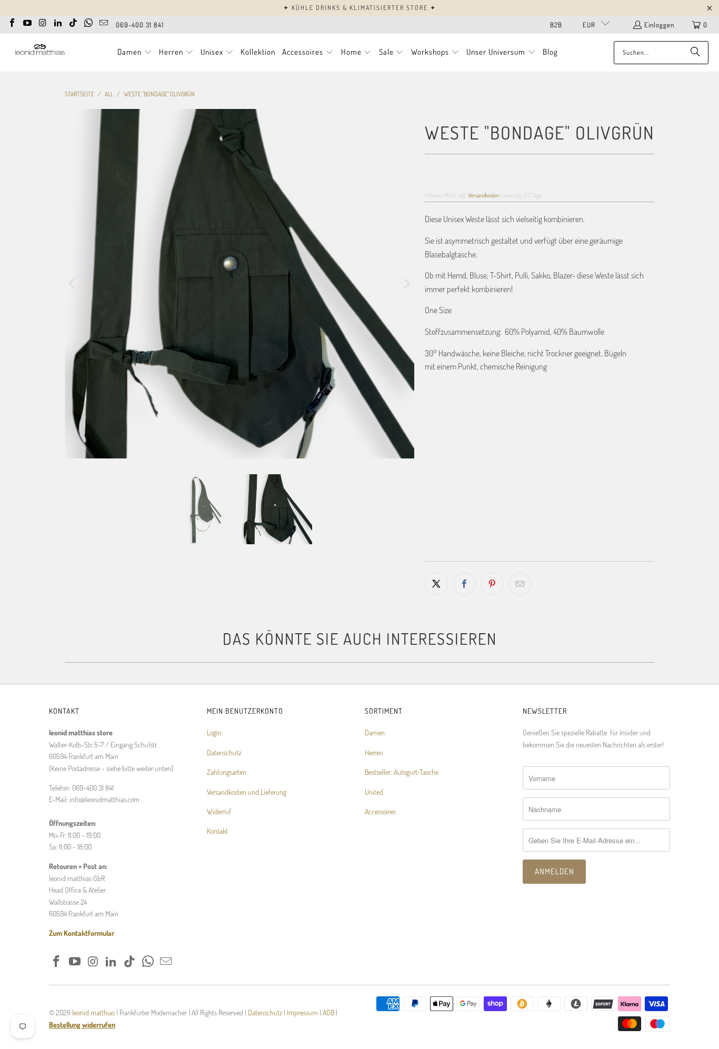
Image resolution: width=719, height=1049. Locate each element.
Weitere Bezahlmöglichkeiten (598, 553)
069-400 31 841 (140, 25)
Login (214, 732)
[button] (134, 52)
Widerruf (219, 811)
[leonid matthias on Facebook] (12, 22)
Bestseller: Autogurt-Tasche (401, 771)
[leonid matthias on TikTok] (73, 22)
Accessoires (380, 811)
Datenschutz (224, 752)
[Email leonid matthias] (103, 22)
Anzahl (434, 477)
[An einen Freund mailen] (520, 583)
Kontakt (217, 830)
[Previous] (72, 283)
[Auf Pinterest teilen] (492, 583)
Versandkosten (484, 195)
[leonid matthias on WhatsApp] (88, 22)
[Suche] (695, 52)
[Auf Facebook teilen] (464, 583)
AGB (328, 1012)
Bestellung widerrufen (82, 1024)
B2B (556, 25)
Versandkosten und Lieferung (246, 791)
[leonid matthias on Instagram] (42, 22)
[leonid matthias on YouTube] (27, 22)
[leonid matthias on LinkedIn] (58, 22)
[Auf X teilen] (436, 583)
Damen (375, 732)
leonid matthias (93, 1012)
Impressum (303, 1012)
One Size (443, 445)
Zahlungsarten (226, 771)
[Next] (406, 283)
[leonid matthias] (39, 52)
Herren (374, 752)
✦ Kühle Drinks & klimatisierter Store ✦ (359, 8)
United (374, 791)
